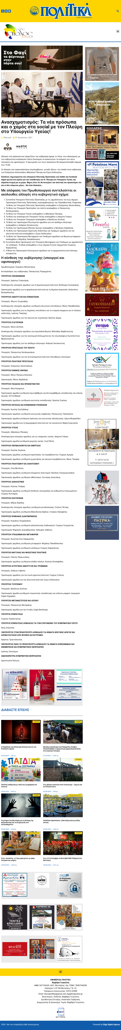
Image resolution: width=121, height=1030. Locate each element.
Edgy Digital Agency (111, 1024)
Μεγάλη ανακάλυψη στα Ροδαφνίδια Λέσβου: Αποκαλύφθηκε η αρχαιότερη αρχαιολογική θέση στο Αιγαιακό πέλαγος (62, 749)
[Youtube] (9, 11)
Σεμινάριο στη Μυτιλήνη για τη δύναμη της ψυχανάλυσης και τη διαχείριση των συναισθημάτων (17, 822)
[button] (118, 31)
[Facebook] (6, 11)
